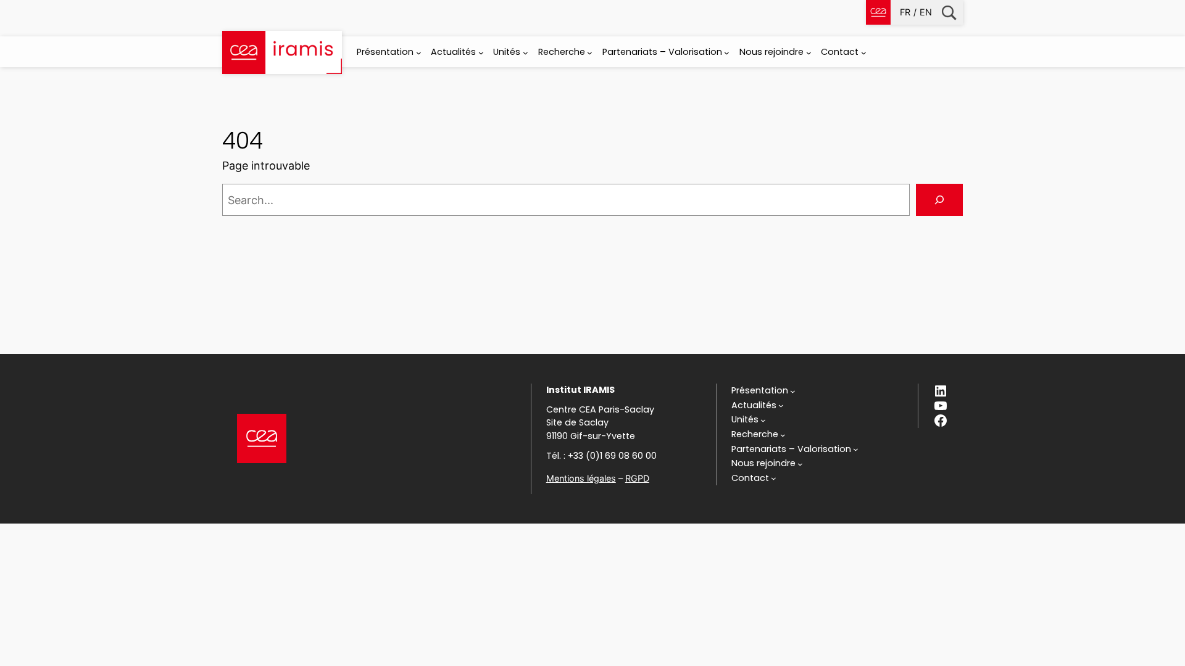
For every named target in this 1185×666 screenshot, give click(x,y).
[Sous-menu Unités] (525, 53)
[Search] (939, 200)
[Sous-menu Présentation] (419, 53)
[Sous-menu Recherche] (589, 53)
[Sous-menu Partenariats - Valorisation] (727, 53)
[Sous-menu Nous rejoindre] (809, 53)
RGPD (637, 478)
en (926, 12)
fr (905, 12)
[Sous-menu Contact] (864, 53)
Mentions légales (581, 478)
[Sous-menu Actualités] (481, 53)
